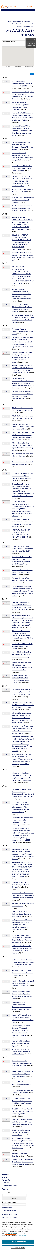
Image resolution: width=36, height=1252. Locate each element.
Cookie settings (10, 1233)
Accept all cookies (18, 1241)
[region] (18, 1235)
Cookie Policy (21, 1235)
